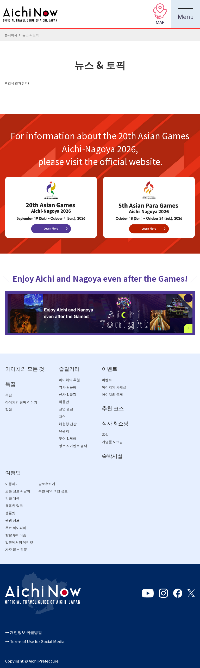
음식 (105, 435)
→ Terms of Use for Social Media (34, 641)
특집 (10, 384)
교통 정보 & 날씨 (17, 491)
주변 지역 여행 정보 (53, 491)
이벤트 (109, 369)
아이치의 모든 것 (24, 369)
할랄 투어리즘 (15, 535)
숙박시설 (112, 456)
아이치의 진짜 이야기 (21, 402)
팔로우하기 (46, 484)
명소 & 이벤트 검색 (73, 446)
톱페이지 (11, 35)
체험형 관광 (68, 424)
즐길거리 (69, 369)
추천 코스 (113, 408)
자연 (62, 417)
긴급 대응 (12, 498)
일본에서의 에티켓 (19, 542)
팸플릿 (10, 513)
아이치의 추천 (69, 380)
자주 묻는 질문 (16, 550)
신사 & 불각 (67, 394)
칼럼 (8, 410)
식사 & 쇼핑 (115, 423)
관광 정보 (12, 520)
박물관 (64, 402)
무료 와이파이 (15, 528)
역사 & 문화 (67, 387)
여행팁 (13, 473)
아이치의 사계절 (114, 387)
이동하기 (12, 484)
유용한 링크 (14, 506)
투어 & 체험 (67, 438)
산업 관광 (66, 409)
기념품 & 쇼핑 (112, 442)
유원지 (64, 431)
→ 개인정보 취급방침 (23, 632)
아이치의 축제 (112, 394)
